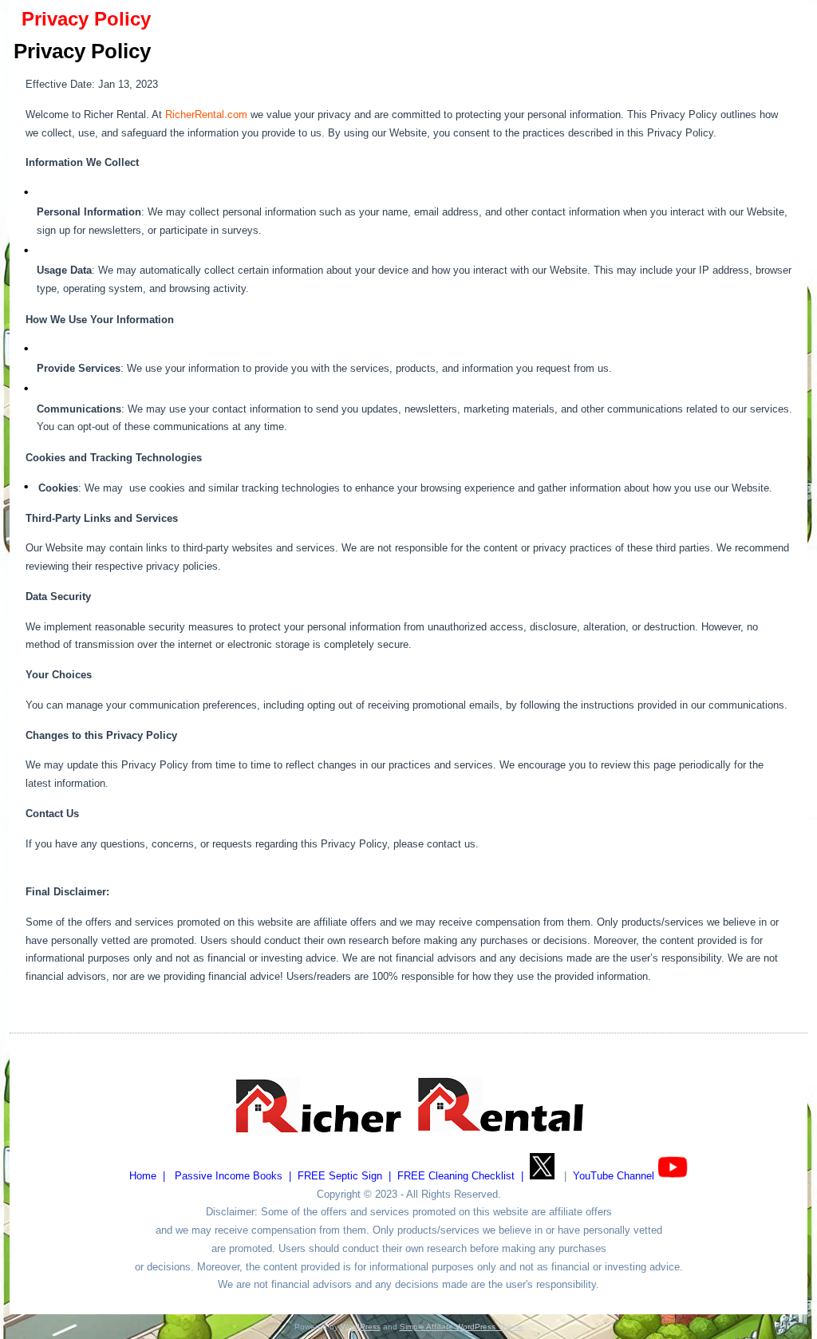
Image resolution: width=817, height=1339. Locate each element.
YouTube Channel (613, 1176)
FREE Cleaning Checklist (456, 1176)
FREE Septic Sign (340, 1176)
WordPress (361, 1326)
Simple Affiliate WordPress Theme (461, 1326)
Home (142, 1176)
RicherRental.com (206, 114)
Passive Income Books (228, 1176)
